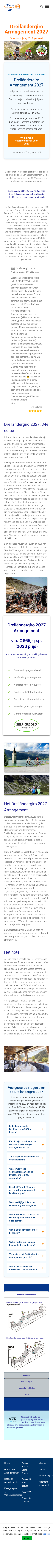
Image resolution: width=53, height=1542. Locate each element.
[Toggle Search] (41, 6)
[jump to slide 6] (24, 1068)
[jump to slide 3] (15, 1068)
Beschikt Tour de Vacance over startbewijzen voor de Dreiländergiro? (22, 1190)
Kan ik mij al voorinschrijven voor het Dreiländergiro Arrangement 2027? (23, 1144)
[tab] (26, 1294)
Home (7, 1463)
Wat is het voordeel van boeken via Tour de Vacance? (23, 1268)
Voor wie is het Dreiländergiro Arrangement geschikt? (24, 1256)
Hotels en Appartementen (9, 1481)
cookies (46, 1534)
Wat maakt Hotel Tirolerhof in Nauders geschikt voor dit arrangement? (24, 1217)
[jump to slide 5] (21, 1068)
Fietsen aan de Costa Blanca (25, 1468)
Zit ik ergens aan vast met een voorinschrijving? (24, 1158)
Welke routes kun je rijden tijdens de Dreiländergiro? (22, 1243)
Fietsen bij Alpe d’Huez (26, 1482)
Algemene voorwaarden (44, 1483)
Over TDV (26, 1492)
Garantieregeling (44, 1475)
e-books (42, 1463)
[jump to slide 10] (36, 1068)
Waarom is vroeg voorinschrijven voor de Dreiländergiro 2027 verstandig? (21, 1173)
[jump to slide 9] (33, 1068)
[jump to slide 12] (42, 1068)
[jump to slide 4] (18, 1068)
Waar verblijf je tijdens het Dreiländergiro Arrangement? (23, 1204)
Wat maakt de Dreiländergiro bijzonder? (23, 1231)
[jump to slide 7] (27, 1068)
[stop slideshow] (44, 1068)
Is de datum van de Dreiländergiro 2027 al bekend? (20, 1129)
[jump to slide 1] (9, 1068)
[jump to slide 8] (30, 1068)
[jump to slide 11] (39, 1068)
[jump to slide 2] (12, 1068)
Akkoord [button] (27, 1538)
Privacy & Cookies (26, 1500)
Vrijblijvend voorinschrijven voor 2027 (26, 140)
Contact (42, 1469)
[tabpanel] (26, 1334)
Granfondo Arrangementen (9, 1471)
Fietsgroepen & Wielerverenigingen (9, 1491)
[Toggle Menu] (47, 6)
